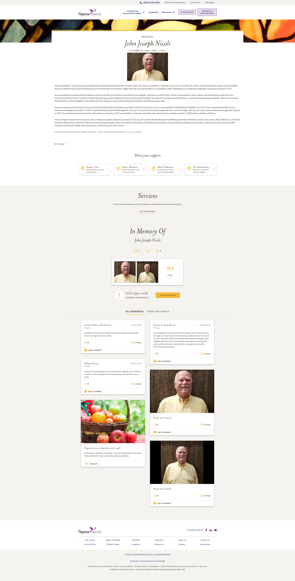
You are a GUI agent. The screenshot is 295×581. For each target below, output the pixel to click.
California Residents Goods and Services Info (179, 566)
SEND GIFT (94, 464)
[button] (132, 12)
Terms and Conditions (123, 566)
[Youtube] (215, 530)
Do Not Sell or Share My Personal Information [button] (146, 561)
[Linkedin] (211, 530)
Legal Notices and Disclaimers (100, 566)
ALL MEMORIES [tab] (134, 311)
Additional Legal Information (122, 569)
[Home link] (90, 12)
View (170, 275)
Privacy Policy (140, 566)
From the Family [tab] (158, 311)
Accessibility (153, 566)
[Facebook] (206, 530)
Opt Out (202, 566)
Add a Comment (95, 350)
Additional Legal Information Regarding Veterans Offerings (160, 569)
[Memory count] (136, 251)
